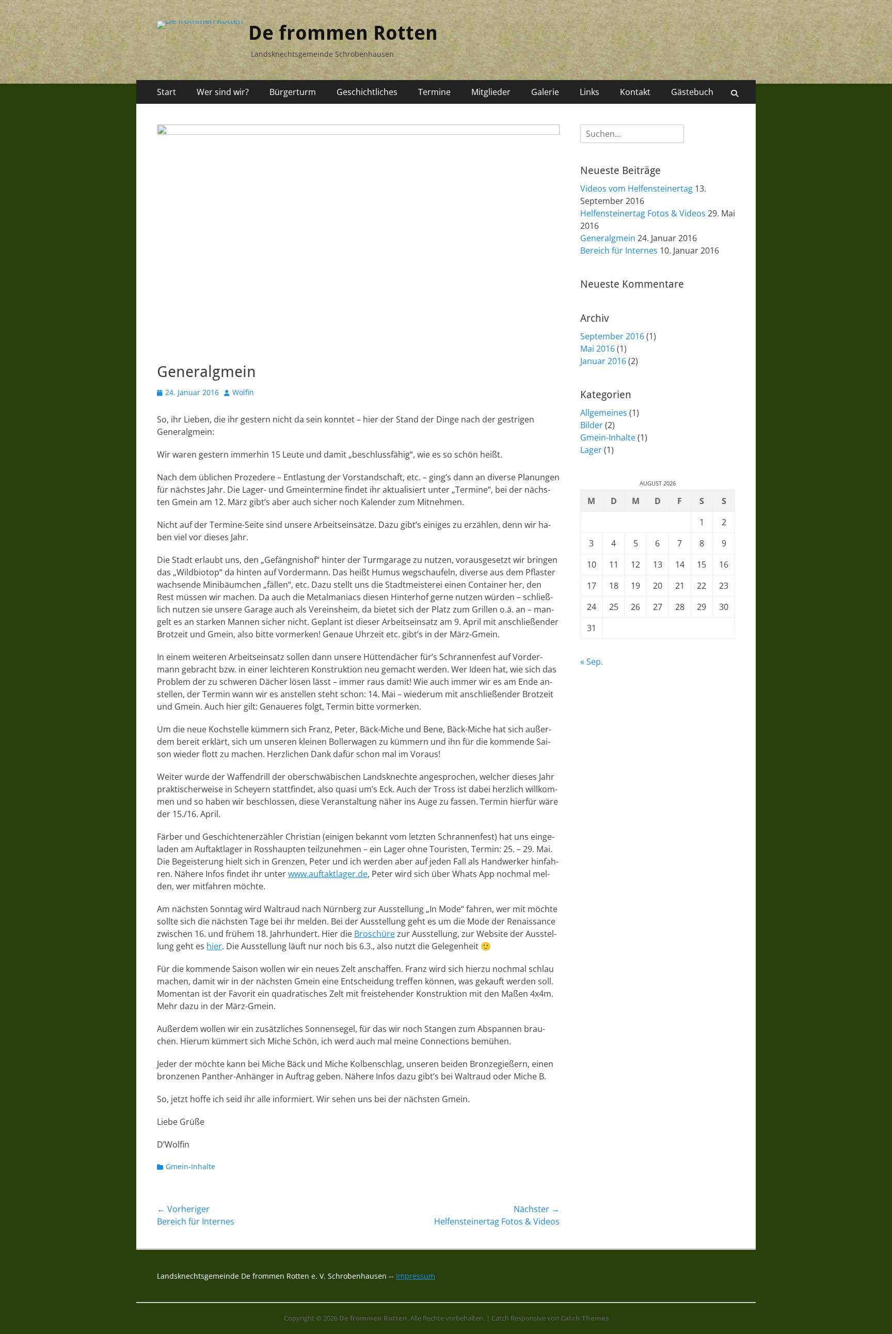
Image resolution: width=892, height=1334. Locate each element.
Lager (591, 450)
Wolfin (243, 392)
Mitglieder (491, 92)
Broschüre (374, 933)
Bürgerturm (292, 92)
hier (214, 946)
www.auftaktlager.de (328, 874)
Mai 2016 (597, 348)
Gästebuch (692, 92)
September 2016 (612, 336)
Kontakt (635, 92)
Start (166, 92)
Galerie (545, 92)
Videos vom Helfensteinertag (636, 188)
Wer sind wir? (223, 92)
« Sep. (591, 661)
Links (589, 92)
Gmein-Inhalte (190, 1166)
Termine (434, 92)
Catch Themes (585, 1318)
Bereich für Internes (619, 250)
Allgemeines (603, 412)
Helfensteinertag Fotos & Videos (643, 213)
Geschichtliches (367, 92)
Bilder (591, 425)
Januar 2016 (603, 361)
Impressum (415, 1276)
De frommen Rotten (343, 33)
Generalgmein (607, 238)
